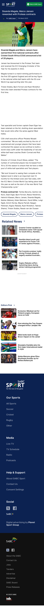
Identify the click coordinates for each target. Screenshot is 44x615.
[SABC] (12, 540)
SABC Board (11, 582)
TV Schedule (12, 449)
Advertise (10, 574)
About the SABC (13, 556)
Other (9, 425)
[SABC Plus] (10, 514)
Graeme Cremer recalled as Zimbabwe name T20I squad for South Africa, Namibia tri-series (30, 230)
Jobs (8, 565)
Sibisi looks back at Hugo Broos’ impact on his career (29, 336)
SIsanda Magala (9, 214)
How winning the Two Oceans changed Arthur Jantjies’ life (30, 324)
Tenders (10, 569)
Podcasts (11, 460)
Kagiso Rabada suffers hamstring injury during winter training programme (30, 265)
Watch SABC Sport (36, 4)
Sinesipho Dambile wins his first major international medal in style (30, 347)
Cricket (10, 414)
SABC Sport (12, 18)
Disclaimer (11, 578)
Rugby (9, 420)
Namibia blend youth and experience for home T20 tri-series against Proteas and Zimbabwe (29, 241)
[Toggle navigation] (3, 4)
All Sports (11, 403)
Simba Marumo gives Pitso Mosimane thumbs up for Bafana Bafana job (29, 358)
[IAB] (9, 599)
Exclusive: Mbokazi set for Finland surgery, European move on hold (28, 313)
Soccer (9, 409)
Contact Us (12, 484)
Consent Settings (15, 489)
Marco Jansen (26, 214)
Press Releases (13, 587)
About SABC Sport (15, 478)
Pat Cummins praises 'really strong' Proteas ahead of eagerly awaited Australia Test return (30, 253)
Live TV (10, 444)
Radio (9, 455)
